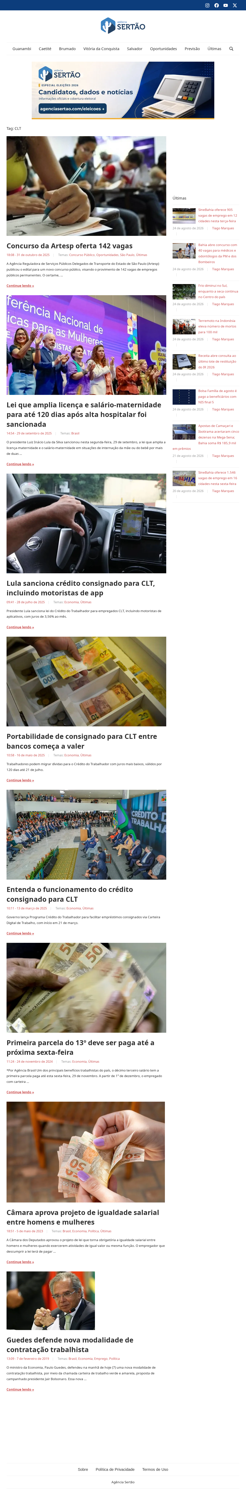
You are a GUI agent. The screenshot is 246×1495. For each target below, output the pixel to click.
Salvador (134, 48)
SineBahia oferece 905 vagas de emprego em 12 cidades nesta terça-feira (217, 215)
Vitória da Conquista (101, 48)
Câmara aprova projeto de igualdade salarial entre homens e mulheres (83, 1217)
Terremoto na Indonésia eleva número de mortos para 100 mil (217, 326)
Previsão (192, 48)
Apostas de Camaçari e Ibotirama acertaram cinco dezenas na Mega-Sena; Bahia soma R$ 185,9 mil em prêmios (206, 437)
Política (93, 1231)
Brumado (67, 48)
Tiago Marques (223, 228)
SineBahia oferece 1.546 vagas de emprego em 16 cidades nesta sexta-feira (217, 478)
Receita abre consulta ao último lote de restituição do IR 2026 (217, 361)
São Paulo (127, 255)
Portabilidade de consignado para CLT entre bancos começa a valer (82, 741)
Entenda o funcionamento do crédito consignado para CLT (70, 894)
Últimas (214, 48)
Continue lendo (19, 285)
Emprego (101, 1359)
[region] (206, 156)
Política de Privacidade (115, 1469)
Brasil (75, 433)
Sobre (83, 1469)
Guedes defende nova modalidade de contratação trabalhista (70, 1344)
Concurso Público (82, 255)
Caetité (45, 48)
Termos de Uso (155, 1469)
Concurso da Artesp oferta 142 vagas (70, 245)
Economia (71, 602)
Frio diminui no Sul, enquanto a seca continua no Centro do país (218, 291)
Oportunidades (163, 48)
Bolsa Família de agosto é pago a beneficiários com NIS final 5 (217, 396)
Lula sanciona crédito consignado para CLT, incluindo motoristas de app (81, 588)
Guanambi (21, 48)
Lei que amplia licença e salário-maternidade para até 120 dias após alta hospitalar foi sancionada (84, 414)
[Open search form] (231, 48)
